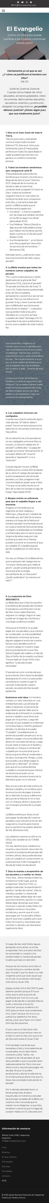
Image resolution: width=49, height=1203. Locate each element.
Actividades (7, 1171)
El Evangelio (7, 1162)
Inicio (4, 1147)
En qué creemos (9, 1157)
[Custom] (31, 2)
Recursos (6, 1166)
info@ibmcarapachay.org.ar (25, 5)
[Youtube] (22, 2)
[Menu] (3, 11)
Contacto (6, 1176)
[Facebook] (18, 2)
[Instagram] (27, 2)
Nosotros (6, 1152)
